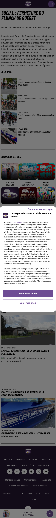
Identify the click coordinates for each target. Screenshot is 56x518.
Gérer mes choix (28, 302)
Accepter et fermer (28, 293)
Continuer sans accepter (40, 209)
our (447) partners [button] (17, 222)
